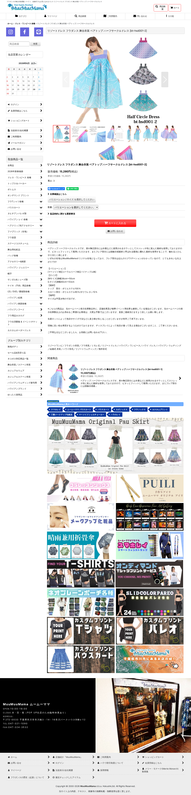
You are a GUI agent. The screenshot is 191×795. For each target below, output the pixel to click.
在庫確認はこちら (58, 194)
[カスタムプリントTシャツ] (81, 630)
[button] (161, 7)
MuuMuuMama (88, 786)
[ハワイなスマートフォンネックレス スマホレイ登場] (150, 545)
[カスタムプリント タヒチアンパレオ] (150, 630)
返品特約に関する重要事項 (62, 213)
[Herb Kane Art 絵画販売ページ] (150, 516)
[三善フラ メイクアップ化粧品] (81, 516)
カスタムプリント (160, 409)
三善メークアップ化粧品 (61, 414)
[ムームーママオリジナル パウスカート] (115, 445)
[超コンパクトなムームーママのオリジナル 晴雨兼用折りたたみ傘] (81, 545)
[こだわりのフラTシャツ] (81, 573)
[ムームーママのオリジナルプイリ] (150, 488)
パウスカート (103, 409)
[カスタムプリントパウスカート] (81, 659)
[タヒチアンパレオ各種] (150, 602)
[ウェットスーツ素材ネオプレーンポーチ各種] (81, 602)
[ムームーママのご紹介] (150, 659)
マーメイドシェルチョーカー (91, 414)
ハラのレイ (115, 414)
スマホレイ (56, 409)
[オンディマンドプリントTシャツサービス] (149, 573)
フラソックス (140, 409)
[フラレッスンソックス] (81, 488)
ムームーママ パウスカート (79, 409)
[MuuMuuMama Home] (27, 6)
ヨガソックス (121, 409)
